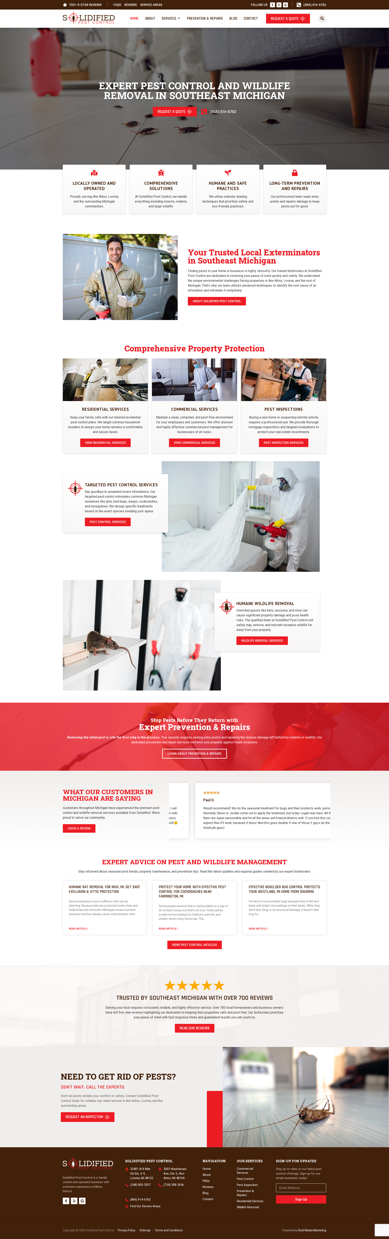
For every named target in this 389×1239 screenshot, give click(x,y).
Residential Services (105, 409)
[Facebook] (272, 4)
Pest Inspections (284, 409)
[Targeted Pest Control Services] (75, 488)
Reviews (130, 5)
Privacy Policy (126, 1230)
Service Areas (151, 5)
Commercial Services (194, 409)
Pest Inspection (247, 1185)
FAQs (117, 5)
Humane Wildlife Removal (265, 603)
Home (207, 1169)
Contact (208, 1199)
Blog (205, 1193)
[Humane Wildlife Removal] (226, 607)
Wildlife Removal (248, 1207)
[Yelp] (279, 4)
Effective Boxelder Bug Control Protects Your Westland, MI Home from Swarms (284, 889)
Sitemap (145, 1230)
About (207, 1175)
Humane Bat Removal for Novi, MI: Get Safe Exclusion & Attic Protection (104, 889)
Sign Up (301, 1199)
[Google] (285, 4)
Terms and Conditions (169, 1230)
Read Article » (78, 928)
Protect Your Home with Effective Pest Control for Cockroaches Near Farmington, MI (192, 892)
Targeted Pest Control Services (121, 485)
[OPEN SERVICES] (179, 18)
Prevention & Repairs (245, 1193)
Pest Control (245, 1179)
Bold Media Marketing (312, 1230)
